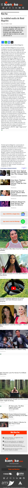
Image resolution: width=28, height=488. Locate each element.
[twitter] (13, 8)
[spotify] (3, 8)
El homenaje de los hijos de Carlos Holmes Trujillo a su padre (13, 449)
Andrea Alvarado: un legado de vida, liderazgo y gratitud (13, 438)
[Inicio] (13, 4)
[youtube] (20, 8)
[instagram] (10, 8)
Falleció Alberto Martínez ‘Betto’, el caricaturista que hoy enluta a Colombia (14, 445)
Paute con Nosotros (14, 469)
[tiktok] (6, 8)
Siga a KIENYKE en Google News (11, 214)
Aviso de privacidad (14, 463)
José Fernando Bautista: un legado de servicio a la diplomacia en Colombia (14, 442)
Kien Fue (4, 14)
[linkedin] (16, 8)
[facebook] (23, 8)
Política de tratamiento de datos (14, 466)
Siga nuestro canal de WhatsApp (11, 221)
